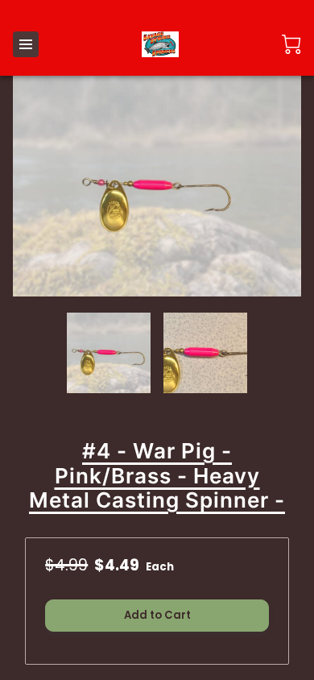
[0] (291, 44)
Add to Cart (157, 615)
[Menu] (26, 44)
